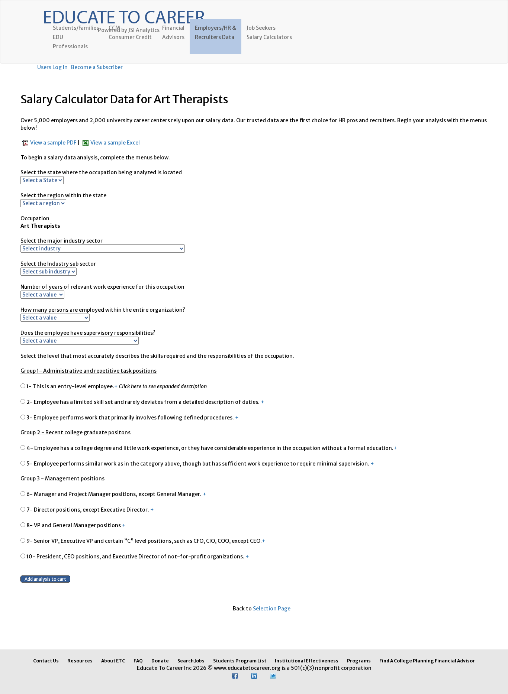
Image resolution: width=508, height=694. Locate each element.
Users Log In (52, 67)
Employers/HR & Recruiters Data (215, 32)
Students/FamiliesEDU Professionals (76, 37)
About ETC (113, 661)
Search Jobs (191, 661)
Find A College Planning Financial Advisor (427, 661)
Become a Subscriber (97, 67)
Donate (160, 661)
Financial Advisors (173, 32)
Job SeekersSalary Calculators (269, 32)
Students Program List (239, 661)
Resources (80, 661)
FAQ (138, 661)
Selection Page (271, 608)
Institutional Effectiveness (306, 661)
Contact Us (46, 661)
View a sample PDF (53, 142)
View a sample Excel (115, 142)
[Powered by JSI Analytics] (123, 9)
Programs (359, 661)
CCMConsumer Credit (130, 32)
